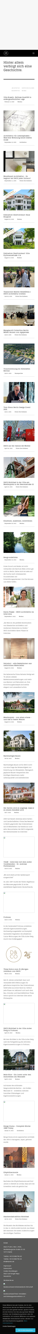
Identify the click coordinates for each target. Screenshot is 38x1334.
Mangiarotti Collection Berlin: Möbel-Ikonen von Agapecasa (16, 331)
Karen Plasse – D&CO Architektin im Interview (19, 612)
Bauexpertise (19, 373)
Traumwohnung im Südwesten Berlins (17, 369)
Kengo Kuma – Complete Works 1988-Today (17, 1127)
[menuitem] (7, 88)
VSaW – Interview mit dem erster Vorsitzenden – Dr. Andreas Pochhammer (18, 863)
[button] (5, 1301)
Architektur (23, 142)
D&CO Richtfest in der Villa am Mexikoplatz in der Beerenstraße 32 (19, 483)
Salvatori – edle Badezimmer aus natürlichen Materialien (18, 664)
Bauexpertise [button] (16, 90)
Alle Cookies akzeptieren (25, 1330)
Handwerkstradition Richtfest (16, 1216)
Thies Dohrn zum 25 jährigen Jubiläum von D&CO (16, 970)
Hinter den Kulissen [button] (28, 88)
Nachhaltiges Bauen (12, 755)
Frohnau (7, 917)
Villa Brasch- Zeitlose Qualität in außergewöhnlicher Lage (17, 98)
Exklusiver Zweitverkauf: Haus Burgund (17, 215)
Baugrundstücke (11, 557)
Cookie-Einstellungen (10, 1271)
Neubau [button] (24, 90)
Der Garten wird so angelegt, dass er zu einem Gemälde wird (19, 808)
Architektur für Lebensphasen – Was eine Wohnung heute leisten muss (18, 137)
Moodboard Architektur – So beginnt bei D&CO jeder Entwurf (17, 177)
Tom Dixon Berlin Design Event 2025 (17, 408)
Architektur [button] (16, 88)
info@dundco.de (9, 1261)
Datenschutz (8, 1268)
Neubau (20, 102)
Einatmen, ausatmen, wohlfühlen (18, 520)
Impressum (7, 1266)
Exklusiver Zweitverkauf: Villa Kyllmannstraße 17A (17, 254)
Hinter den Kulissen (26, 181)
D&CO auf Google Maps (11, 1274)
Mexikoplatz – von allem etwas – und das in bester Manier (17, 718)
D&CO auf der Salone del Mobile (17, 445)
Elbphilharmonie (11, 1172)
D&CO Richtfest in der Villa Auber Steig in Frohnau (18, 1029)
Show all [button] (7, 88)
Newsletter (7, 1276)
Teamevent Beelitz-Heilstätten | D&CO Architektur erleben (17, 292)
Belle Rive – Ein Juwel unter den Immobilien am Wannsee (17, 1075)
